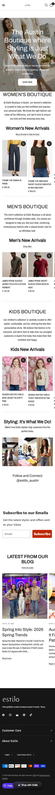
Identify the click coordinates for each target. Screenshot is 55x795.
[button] (27, 82)
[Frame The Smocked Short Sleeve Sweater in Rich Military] (40, 158)
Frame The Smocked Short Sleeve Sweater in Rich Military (39, 184)
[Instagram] (12, 715)
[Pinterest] (26, 715)
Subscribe (42, 533)
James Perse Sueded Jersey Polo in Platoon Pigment (14, 284)
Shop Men (27, 246)
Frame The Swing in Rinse (11, 182)
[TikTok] (33, 715)
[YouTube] (19, 715)
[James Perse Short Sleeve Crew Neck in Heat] (40, 264)
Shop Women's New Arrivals (27, 134)
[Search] (46, 5)
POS (34, 775)
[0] (51, 5)
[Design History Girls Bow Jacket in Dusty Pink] (14, 373)
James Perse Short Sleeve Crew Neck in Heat (38, 284)
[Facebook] (5, 715)
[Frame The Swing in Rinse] (14, 158)
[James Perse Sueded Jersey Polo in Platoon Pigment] (14, 264)
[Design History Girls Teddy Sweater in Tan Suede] (40, 373)
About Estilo (10, 741)
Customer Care (11, 730)
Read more (7, 658)
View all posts (27, 567)
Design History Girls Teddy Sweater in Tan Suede (39, 398)
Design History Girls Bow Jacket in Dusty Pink (12, 398)
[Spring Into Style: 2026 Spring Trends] (24, 596)
